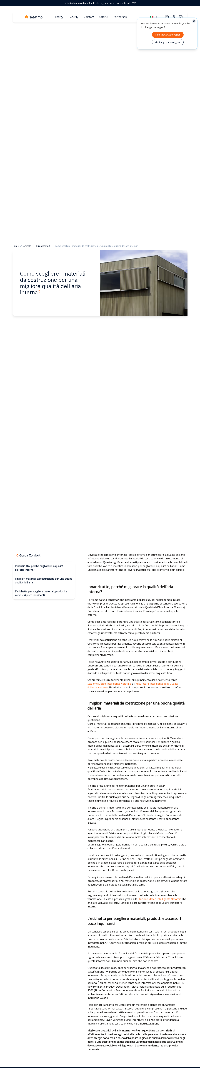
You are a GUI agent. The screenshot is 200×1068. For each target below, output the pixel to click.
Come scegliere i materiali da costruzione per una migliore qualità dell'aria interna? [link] (96, 245)
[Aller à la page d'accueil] (38, 16)
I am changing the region (167, 34)
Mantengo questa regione (168, 42)
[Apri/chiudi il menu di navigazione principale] (19, 17)
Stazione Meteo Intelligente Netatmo (109, 683)
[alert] (167, 33)
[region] (100, 3)
